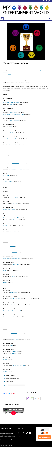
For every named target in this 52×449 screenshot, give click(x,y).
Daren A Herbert (6, 209)
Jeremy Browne (6, 258)
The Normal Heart (15, 197)
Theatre (8, 18)
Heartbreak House (7, 157)
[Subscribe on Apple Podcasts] (28, 398)
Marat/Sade (12, 246)
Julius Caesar (16, 339)
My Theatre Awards (15, 385)
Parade (13, 209)
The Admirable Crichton (17, 169)
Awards (9, 385)
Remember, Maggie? (16, 310)
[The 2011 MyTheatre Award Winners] (26, 41)
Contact (3, 1)
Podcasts (37, 18)
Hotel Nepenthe (6, 225)
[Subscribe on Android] (32, 398)
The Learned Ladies (20, 365)
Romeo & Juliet (14, 304)
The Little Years (13, 112)
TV (5, 18)
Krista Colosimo (6, 114)
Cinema (12, 18)
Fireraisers (14, 252)
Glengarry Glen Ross (15, 258)
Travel (33, 18)
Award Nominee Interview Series (36, 67)
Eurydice (5, 270)
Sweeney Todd (14, 333)
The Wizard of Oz (12, 144)
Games (26, 18)
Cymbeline (14, 203)
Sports (19, 18)
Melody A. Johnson (7, 217)
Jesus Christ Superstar (14, 120)
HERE (9, 74)
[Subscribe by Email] (35, 398)
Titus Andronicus (15, 138)
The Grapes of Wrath (15, 102)
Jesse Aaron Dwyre (7, 316)
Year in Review (21, 385)
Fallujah (11, 345)
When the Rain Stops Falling (18, 114)
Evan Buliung (6, 102)
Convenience (8, 322)
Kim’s (4, 322)
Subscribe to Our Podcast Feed (18, 1)
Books (23, 18)
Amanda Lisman (6, 138)
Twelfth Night (13, 132)
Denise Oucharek (7, 310)
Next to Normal (14, 150)
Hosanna (12, 104)
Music (16, 18)
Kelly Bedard (12, 375)
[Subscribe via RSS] (39, 398)
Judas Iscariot (15, 351)
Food (30, 18)
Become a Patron (8, 1)
